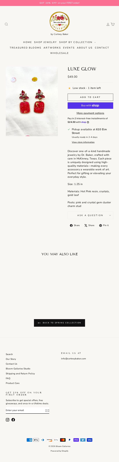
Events (69, 47)
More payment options (90, 113)
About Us (85, 47)
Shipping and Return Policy (20, 373)
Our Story (11, 359)
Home (27, 42)
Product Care (12, 383)
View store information (83, 142)
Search (9, 354)
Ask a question (90, 215)
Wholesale (59, 53)
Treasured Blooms (25, 47)
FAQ (8, 378)
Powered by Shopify (59, 451)
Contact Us (11, 363)
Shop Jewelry (45, 42)
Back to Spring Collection (61, 323)
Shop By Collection (76, 42)
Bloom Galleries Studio (18, 368)
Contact (102, 47)
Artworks (52, 47)
